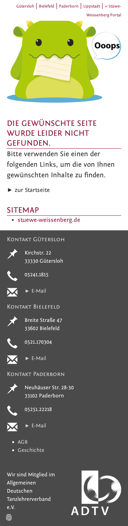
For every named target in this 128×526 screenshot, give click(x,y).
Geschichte (31, 450)
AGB (23, 442)
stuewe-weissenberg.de (49, 220)
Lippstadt (91, 6)
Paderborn (69, 6)
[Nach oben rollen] (112, 510)
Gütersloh (25, 6)
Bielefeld (46, 6)
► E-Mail (35, 291)
